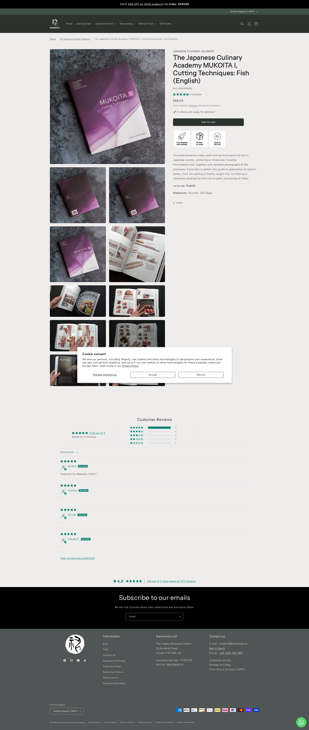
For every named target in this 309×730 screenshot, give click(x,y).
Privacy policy (110, 722)
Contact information (164, 722)
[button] (105, 23)
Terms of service (127, 722)
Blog (105, 643)
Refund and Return (113, 672)
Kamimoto (62, 722)
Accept (153, 374)
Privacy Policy (130, 366)
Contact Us (109, 655)
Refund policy (94, 722)
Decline (201, 374)
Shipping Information (114, 660)
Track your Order (112, 666)
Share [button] (179, 203)
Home (53, 39)
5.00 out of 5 (97, 433)
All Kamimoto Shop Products (75, 39)
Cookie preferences (186, 722)
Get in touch (217, 648)
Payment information (114, 683)
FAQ (105, 649)
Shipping (193, 106)
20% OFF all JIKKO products (145, 4)
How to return (110, 677)
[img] (68, 461)
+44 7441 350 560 (230, 652)
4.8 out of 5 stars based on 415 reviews (171, 581)
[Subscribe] (179, 616)
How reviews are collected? (78, 558)
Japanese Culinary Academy (194, 51)
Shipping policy (145, 722)
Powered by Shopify (76, 722)
